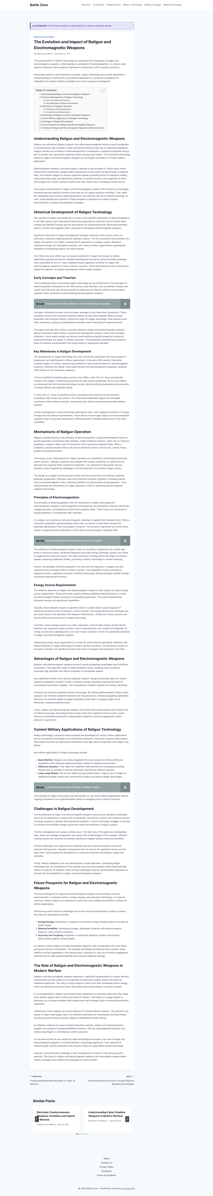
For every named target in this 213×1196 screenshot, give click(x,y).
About (107, 1158)
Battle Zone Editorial (44, 54)
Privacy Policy (106, 1167)
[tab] (77, 1134)
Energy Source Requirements (58, 112)
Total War (86, 5)
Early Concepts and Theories (58, 100)
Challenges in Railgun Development (57, 121)
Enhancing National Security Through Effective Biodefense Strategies (111, 1080)
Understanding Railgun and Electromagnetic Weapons (65, 94)
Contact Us (106, 1163)
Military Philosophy (172, 5)
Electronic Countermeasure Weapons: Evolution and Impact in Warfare (56, 1116)
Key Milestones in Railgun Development (62, 103)
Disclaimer (106, 1171)
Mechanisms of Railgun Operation (57, 106)
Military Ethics (114, 5)
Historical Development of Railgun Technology (62, 97)
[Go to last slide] (37, 1119)
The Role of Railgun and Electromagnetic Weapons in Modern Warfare (73, 128)
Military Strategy (153, 5)
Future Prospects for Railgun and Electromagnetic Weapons (68, 125)
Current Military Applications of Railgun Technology (65, 118)
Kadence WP (128, 1188)
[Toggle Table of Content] (101, 90)
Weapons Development (44, 37)
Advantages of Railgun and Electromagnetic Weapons (66, 115)
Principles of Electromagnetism (58, 109)
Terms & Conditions (106, 1175)
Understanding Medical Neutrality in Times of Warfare (52, 1080)
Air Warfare (98, 5)
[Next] (127, 1119)
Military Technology (132, 5)
